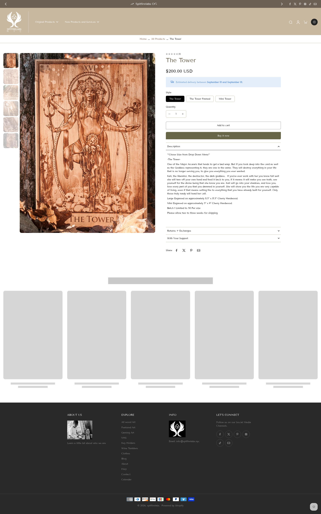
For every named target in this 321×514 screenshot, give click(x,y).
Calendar (126, 479)
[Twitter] (295, 4)
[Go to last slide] (6, 4)
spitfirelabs (153, 505)
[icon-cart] (305, 22)
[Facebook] (290, 4)
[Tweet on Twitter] (184, 250)
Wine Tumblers (129, 448)
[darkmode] (314, 22)
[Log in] (298, 22)
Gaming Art (127, 432)
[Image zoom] (87, 143)
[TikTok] (310, 4)
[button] (223, 125)
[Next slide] (282, 4)
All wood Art (128, 422)
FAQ (124, 469)
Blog (123, 458)
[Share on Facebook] (176, 250)
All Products (158, 39)
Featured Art (128, 427)
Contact (125, 474)
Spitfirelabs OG (146, 4)
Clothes (125, 453)
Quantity (171, 106)
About (124, 463)
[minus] (169, 113)
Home (143, 39)
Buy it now (223, 135)
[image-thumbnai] (10, 60)
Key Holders (128, 443)
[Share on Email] (198, 250)
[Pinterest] (300, 4)
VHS (124, 437)
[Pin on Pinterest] (191, 250)
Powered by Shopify (173, 505)
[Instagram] (305, 4)
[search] (290, 22)
